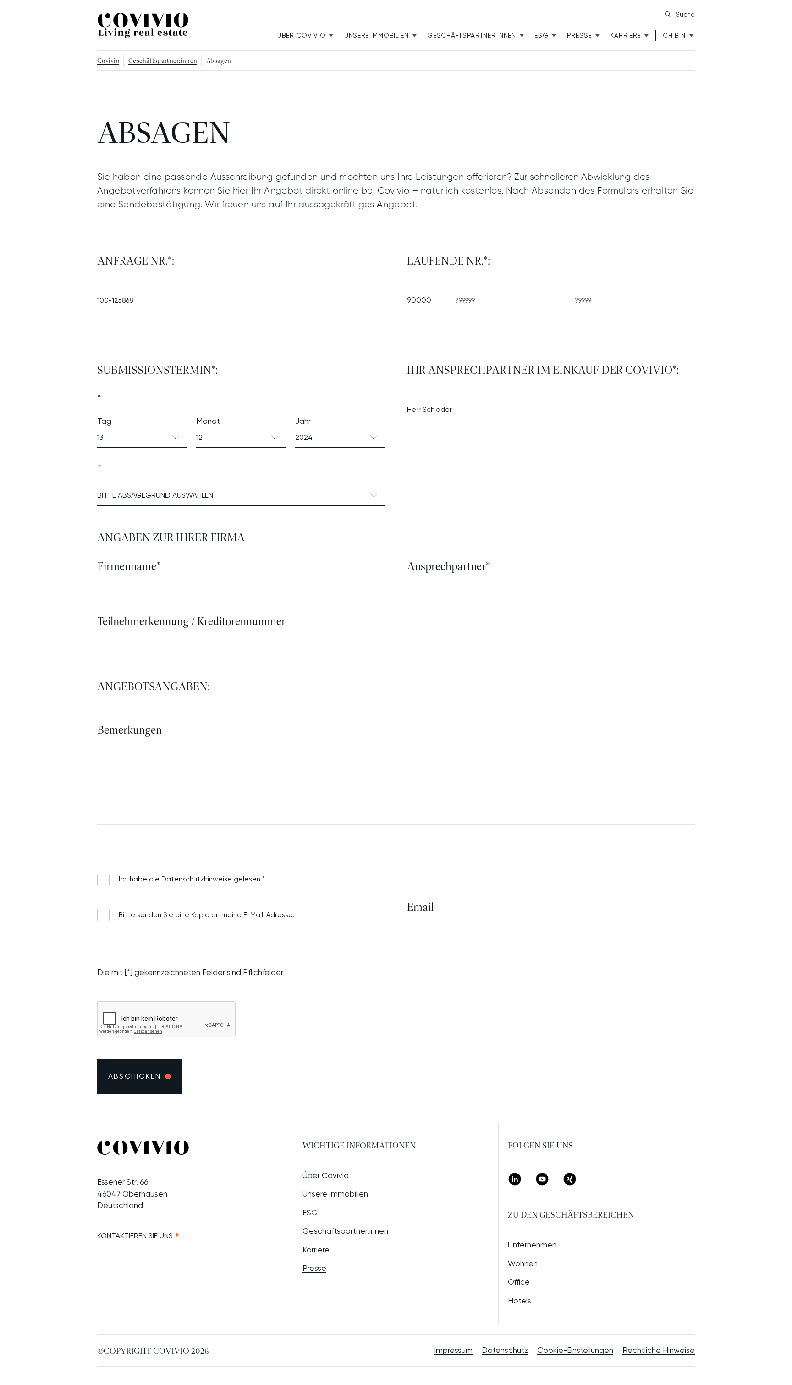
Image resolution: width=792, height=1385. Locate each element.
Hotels (519, 1300)
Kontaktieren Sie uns (135, 1235)
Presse (579, 35)
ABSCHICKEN (134, 1076)
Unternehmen (532, 1244)
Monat (208, 421)
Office (519, 1281)
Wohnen (523, 1263)
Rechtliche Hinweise (658, 1350)
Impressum (453, 1350)
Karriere (625, 35)
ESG (541, 35)
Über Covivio (301, 35)
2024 (304, 437)
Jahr (303, 421)
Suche (685, 14)
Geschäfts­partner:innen (471, 35)
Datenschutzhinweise (196, 879)
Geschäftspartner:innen (345, 1230)
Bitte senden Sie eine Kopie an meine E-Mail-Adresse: (207, 915)
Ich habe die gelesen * (192, 879)
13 (100, 437)
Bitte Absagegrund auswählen (155, 495)
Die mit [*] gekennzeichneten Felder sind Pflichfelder (190, 972)
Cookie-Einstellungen (575, 1350)
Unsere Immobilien (376, 35)
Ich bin (673, 35)
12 (199, 437)
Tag (104, 421)
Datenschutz (505, 1350)
